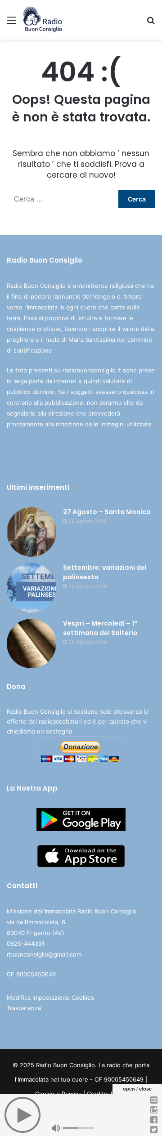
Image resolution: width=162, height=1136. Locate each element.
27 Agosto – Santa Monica (107, 511)
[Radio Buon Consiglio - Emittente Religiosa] (42, 19)
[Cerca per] (150, 23)
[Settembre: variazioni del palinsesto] (31, 588)
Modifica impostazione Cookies (50, 997)
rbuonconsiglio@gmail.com (44, 954)
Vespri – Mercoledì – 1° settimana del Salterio (100, 628)
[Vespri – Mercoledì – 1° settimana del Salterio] (31, 643)
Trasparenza (24, 1007)
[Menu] (11, 23)
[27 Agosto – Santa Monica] (31, 532)
